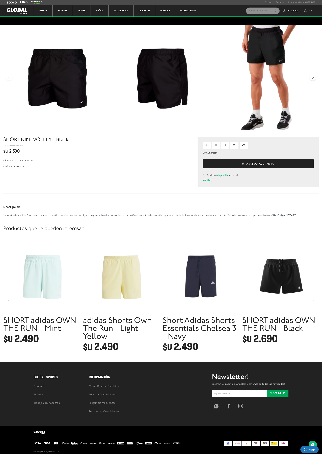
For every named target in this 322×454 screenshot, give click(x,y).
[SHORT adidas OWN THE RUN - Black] (280, 276)
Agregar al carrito (260, 164)
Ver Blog (207, 180)
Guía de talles (210, 153)
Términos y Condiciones (104, 411)
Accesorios (121, 11)
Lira (21, 3)
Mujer (82, 11)
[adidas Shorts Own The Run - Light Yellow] (121, 276)
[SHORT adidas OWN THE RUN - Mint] (41, 276)
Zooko (9, 3)
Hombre (63, 11)
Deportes (144, 11)
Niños (99, 11)
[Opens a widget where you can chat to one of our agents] (309, 450)
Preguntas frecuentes (102, 403)
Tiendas (268, 2)
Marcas (165, 11)
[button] (275, 11)
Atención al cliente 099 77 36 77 (301, 2)
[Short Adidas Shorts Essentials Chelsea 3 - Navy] (201, 276)
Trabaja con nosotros (47, 403)
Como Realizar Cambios (104, 386)
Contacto (280, 2)
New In (43, 11)
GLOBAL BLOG (188, 11)
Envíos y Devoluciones (103, 394)
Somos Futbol (37, 3)
